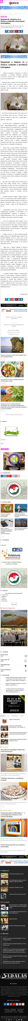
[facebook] (6, 31)
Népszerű (3, 715)
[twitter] (9, 31)
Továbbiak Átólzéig (13, 334)
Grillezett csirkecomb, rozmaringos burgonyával (14, 317)
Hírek (6, 13)
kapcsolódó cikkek (13, 330)
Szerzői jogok (20, 1010)
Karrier (15, 1011)
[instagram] (19, 476)
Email (2, 443)
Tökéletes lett (5, 595)
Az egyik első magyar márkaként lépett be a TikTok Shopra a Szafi (12, 380)
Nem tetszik (4, 601)
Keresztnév (3, 439)
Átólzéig (10, 13)
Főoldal (2, 13)
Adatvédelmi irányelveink (10, 1010)
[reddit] (14, 31)
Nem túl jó (4, 599)
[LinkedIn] (13, 476)
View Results (14, 604)
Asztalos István (9, 26)
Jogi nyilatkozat (20, 1009)
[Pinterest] (10, 476)
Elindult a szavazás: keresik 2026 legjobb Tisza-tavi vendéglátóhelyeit (13, 355)
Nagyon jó (4, 596)
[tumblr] (21, 31)
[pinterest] (16, 31)
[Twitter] (5, 476)
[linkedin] (19, 31)
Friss (8, 715)
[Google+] (7, 476)
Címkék (21, 715)
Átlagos (3, 598)
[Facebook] (2, 476)
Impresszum (6, 1009)
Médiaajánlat (13, 1009)
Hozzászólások (15, 715)
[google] (11, 31)
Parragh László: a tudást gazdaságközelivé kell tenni (14, 324)
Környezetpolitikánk (8, 1011)
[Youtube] (16, 476)
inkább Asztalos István (13, 332)
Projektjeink (21, 1011)
